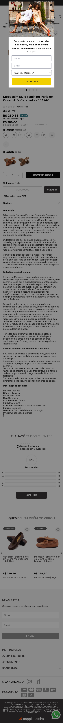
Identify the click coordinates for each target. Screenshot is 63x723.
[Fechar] (51, 5)
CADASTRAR (31, 81)
